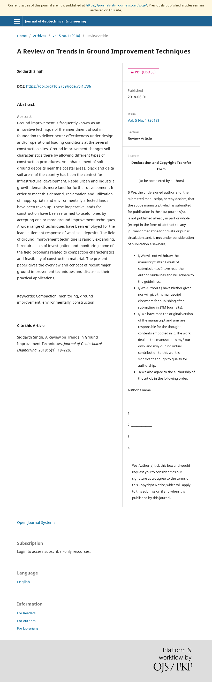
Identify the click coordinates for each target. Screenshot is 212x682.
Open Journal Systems (36, 522)
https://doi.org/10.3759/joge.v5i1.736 (58, 86)
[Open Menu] (17, 21)
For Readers (26, 613)
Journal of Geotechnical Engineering (55, 21)
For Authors (26, 620)
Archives (39, 35)
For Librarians (27, 628)
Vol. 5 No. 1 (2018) (66, 35)
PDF (142, 72)
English (23, 581)
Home (22, 35)
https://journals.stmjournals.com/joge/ (116, 5)
